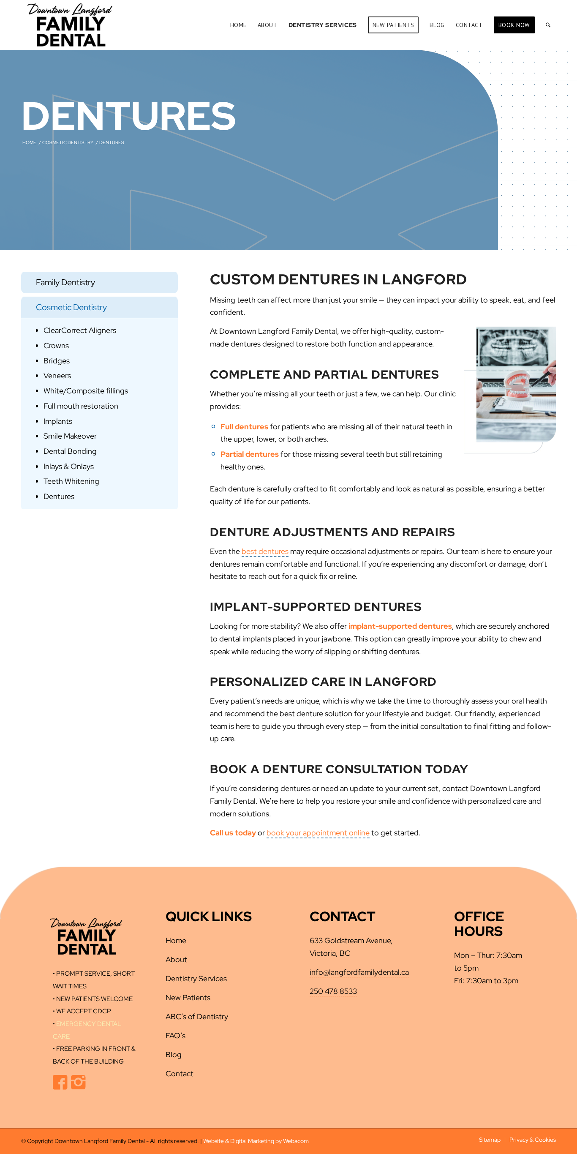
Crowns (56, 345)
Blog (174, 1054)
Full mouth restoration (81, 406)
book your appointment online (318, 833)
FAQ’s (175, 1035)
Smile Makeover (70, 436)
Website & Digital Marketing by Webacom (256, 1141)
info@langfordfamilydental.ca (359, 972)
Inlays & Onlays (69, 466)
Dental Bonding (70, 451)
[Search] (548, 25)
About (176, 959)
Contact (179, 1073)
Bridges (57, 361)
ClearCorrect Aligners (80, 330)
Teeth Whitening (71, 481)
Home (176, 940)
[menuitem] (238, 25)
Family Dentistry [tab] (65, 282)
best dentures (265, 551)
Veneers (57, 375)
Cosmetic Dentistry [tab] (71, 307)
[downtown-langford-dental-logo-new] (70, 25)
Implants (58, 421)
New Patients (188, 997)
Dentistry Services (196, 978)
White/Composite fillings (86, 391)
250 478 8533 (333, 991)
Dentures (59, 496)
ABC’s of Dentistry (197, 1016)
